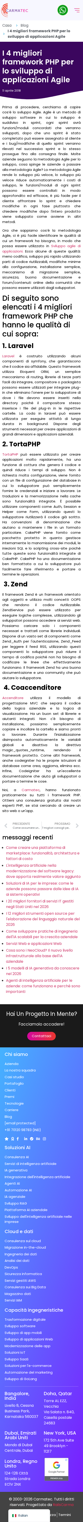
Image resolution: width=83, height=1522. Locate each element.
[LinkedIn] (25, 1139)
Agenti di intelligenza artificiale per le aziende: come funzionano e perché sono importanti (43, 986)
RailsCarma (63, 1504)
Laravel (8, 356)
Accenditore (13, 697)
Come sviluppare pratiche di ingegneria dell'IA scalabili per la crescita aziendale (42, 934)
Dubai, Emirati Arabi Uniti (20, 1435)
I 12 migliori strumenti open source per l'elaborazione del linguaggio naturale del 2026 (43, 919)
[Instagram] (44, 1139)
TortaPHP (10, 454)
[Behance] (38, 1139)
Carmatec (31, 789)
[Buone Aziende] (12, 1139)
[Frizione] (7, 1139)
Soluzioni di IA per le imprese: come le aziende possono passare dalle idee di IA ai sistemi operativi (42, 889)
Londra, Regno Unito (21, 1463)
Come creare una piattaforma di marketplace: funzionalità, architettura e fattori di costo (43, 853)
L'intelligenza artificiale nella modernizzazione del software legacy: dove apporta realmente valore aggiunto (43, 871)
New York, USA (60, 1433)
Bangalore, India (17, 1395)
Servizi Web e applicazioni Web (34, 943)
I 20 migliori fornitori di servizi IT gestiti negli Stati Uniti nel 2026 (40, 903)
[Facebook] (18, 1139)
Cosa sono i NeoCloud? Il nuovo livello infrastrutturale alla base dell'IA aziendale (39, 956)
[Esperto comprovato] (31, 1139)
